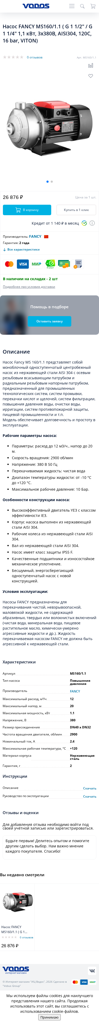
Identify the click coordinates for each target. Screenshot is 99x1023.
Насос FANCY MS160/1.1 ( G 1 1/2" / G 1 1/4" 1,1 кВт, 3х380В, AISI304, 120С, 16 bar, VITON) (14, 930)
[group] (49, 128)
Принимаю (49, 1017)
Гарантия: (10, 243)
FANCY (35, 236)
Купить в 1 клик (76, 210)
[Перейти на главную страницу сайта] (36, 6)
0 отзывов (35, 57)
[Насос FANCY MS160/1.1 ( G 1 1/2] (17, 902)
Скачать (89, 788)
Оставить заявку (49, 321)
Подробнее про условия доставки (29, 286)
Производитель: (15, 236)
